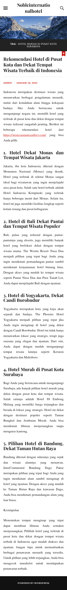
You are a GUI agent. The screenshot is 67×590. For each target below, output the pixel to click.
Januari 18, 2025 (27, 82)
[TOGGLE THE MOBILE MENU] (5, 8)
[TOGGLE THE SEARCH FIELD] (61, 8)
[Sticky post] (63, 53)
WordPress (41, 583)
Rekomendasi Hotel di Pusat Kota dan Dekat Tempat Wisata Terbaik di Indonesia (32, 64)
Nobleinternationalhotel (33, 8)
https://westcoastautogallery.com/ (24, 135)
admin (7, 82)
